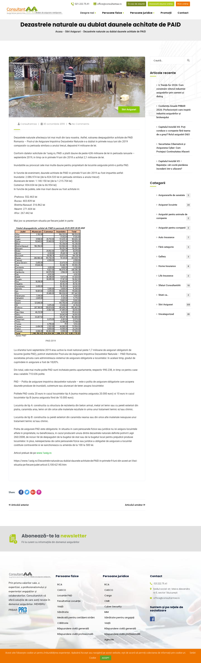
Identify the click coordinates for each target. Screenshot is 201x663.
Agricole (109, 639)
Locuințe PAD (64, 595)
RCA (59, 584)
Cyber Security (113, 606)
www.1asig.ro (44, 452)
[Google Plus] (32, 492)
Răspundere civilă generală (73, 628)
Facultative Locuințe (69, 601)
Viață (60, 606)
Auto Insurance (173, 237)
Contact (183, 13)
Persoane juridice (141, 13)
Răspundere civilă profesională (75, 634)
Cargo (108, 595)
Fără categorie (173, 247)
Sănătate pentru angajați (119, 617)
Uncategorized (174, 314)
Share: (12, 492)
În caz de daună (136, 3)
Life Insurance (173, 275)
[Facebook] (21, 492)
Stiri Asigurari (73, 31)
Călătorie (62, 623)
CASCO (61, 590)
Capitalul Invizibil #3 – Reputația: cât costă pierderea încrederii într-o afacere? (172, 165)
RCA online (182, 3)
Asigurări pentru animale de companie (172, 216)
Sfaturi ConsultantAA (174, 285)
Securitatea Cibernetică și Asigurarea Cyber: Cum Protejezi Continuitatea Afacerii (173, 148)
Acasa (58, 31)
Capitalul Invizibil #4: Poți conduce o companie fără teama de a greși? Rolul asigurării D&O (173, 131)
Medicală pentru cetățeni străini (76, 617)
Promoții (166, 13)
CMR (107, 601)
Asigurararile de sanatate (173, 195)
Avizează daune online (161, 3)
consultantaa (28, 124)
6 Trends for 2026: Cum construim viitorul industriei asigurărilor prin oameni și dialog (170, 91)
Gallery (173, 256)
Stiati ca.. (173, 295)
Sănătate (63, 612)
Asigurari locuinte (174, 204)
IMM (106, 612)
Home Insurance (173, 266)
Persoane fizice (112, 13)
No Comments (80, 124)
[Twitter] (27, 492)
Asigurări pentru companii (173, 227)
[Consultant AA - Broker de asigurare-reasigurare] (34, 9)
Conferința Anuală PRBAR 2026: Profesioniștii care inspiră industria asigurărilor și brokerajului (173, 112)
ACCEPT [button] (105, 658)
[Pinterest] (38, 492)
